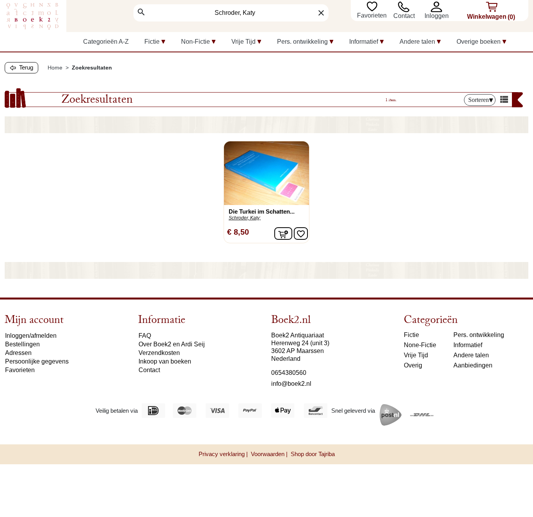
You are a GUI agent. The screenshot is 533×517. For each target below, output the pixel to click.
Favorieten (372, 15)
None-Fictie (420, 345)
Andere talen (471, 355)
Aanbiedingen (472, 365)
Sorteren (478, 99)
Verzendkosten (159, 352)
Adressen (18, 352)
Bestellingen (22, 344)
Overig (413, 365)
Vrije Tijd (416, 355)
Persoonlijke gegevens (37, 361)
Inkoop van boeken (165, 361)
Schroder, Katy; (245, 218)
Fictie (411, 335)
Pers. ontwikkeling (478, 335)
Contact (404, 15)
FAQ (145, 335)
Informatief (467, 345)
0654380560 (288, 372)
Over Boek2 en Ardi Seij (172, 344)
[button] (438, 7)
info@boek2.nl (291, 383)
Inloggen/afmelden (31, 335)
